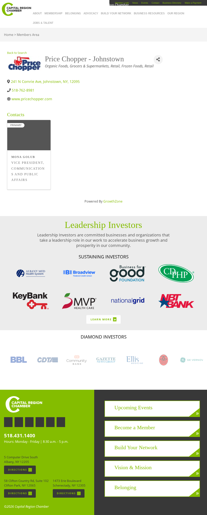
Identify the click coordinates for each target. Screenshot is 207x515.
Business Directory (172, 3)
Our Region (175, 13)
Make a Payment (193, 3)
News (135, 3)
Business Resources (149, 13)
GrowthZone (113, 201)
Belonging (73, 13)
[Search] (56, 22)
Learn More (103, 319)
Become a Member (134, 427)
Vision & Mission (133, 467)
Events (144, 3)
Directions (17, 469)
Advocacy (90, 13)
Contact (155, 3)
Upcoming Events (133, 408)
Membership (53, 13)
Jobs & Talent (43, 22)
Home (8, 34)
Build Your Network (116, 13)
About (37, 13)
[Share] (158, 59)
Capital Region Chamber (16, 9)
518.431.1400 (19, 435)
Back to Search (17, 53)
